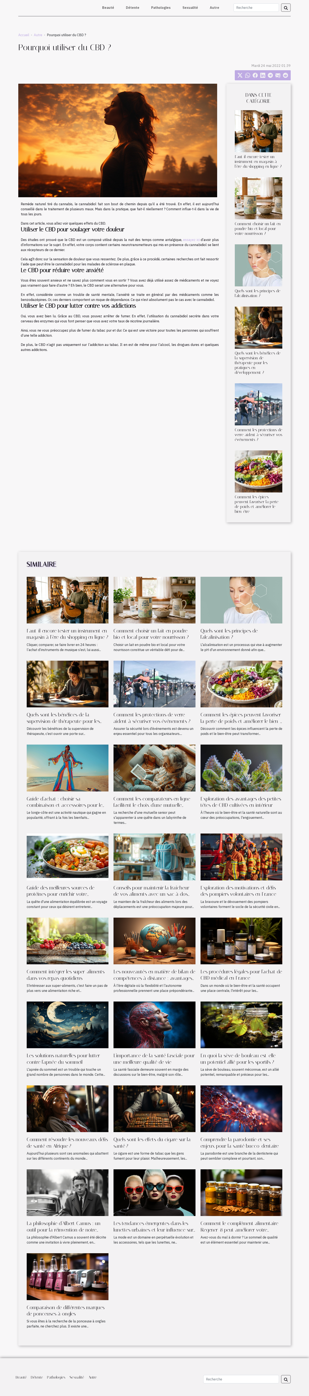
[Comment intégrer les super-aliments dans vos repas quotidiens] (67, 940)
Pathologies (161, 7)
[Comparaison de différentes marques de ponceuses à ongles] (67, 1276)
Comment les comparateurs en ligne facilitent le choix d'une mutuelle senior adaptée (152, 805)
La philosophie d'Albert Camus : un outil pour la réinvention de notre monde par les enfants (63, 1229)
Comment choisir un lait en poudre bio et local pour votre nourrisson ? (258, 228)
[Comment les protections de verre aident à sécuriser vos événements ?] (258, 404)
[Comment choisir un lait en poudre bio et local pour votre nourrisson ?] (258, 198)
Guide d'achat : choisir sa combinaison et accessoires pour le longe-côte (64, 805)
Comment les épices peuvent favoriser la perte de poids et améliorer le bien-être (257, 504)
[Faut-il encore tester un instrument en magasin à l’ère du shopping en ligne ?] (258, 131)
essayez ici (191, 240)
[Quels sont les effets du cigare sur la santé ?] (154, 1108)
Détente (132, 7)
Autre (214, 7)
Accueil (23, 35)
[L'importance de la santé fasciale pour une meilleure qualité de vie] (154, 1024)
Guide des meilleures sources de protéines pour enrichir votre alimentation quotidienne (60, 894)
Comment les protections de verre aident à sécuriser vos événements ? (258, 434)
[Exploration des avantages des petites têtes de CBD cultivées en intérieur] (241, 768)
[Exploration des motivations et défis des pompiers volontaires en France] (241, 857)
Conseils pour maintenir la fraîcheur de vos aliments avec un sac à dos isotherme (151, 894)
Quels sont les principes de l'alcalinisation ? (257, 293)
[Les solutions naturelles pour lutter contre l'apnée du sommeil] (67, 1024)
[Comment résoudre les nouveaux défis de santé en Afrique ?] (67, 1108)
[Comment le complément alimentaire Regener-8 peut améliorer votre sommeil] (241, 1192)
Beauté (108, 7)
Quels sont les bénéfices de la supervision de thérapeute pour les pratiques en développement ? (258, 363)
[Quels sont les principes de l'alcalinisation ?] (258, 265)
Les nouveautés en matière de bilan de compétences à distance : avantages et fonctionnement (154, 978)
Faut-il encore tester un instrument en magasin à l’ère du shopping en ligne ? (258, 161)
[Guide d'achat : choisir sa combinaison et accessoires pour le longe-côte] (67, 768)
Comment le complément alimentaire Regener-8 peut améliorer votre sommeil (239, 1229)
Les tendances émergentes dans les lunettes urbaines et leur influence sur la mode (153, 1229)
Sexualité (190, 7)
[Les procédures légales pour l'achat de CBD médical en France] (241, 940)
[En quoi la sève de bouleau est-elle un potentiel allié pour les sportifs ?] (241, 1024)
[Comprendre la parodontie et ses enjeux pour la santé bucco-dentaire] (241, 1108)
